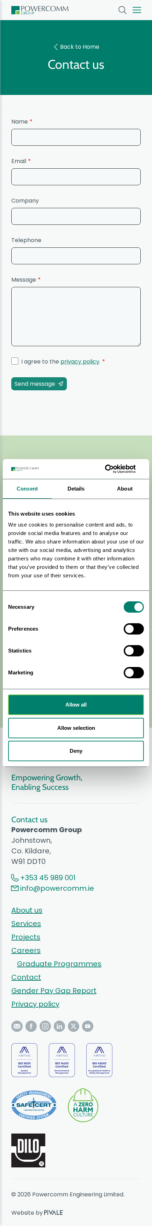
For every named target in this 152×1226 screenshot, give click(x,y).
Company (25, 201)
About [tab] (125, 489)
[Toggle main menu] (137, 10)
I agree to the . (60, 361)
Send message (34, 384)
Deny (76, 751)
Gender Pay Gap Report (54, 991)
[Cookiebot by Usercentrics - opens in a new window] (113, 469)
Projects (25, 937)
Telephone (26, 240)
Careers (26, 950)
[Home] (40, 10)
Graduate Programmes (59, 964)
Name (19, 122)
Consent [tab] (27, 489)
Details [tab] (76, 489)
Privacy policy (35, 1004)
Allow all (76, 705)
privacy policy (79, 361)
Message (23, 280)
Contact (26, 977)
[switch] (134, 629)
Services (26, 923)
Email (18, 161)
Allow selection (76, 728)
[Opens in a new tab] (17, 1026)
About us (26, 910)
